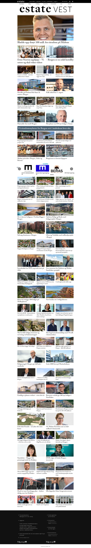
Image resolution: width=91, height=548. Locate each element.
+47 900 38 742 (54, 535)
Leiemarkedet (53, 4)
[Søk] (69, 1)
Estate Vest (45, 4)
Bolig (30, 4)
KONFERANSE (50, 1)
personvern (27, 537)
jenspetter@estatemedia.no (53, 534)
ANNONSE (38, 1)
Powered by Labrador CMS (45, 546)
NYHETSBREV (32, 1)
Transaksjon (21, 4)
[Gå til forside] (21, 1)
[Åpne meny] (72, 1)
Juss (61, 4)
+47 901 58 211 (54, 523)
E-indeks (45, 164)
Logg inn (55, 1)
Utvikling (37, 4)
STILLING (44, 1)
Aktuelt (69, 4)
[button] (19, 168)
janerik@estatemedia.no (52, 521)
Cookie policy (22, 537)
